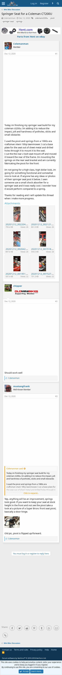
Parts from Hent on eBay (31, 36)
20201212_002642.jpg (17, 248)
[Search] (57, 3)
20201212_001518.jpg (43, 248)
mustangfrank (21, 386)
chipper (17, 285)
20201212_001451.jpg (17, 273)
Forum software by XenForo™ (24, 658)
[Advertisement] (31, 89)
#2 (56, 301)
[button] (3, 3)
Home (54, 649)
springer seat (8, 21)
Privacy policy (36, 649)
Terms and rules (21, 649)
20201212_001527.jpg (43, 273)
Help (47, 649)
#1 (56, 53)
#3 (56, 396)
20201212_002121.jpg (43, 224)
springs (19, 21)
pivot (52, 18)
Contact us (7, 649)
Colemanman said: (14, 468)
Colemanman (9, 18)
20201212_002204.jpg (17, 224)
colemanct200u (41, 18)
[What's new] (52, 3)
